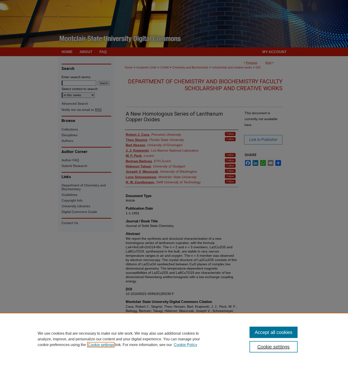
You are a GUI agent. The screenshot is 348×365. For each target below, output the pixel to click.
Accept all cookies (273, 332)
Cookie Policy (185, 345)
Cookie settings (101, 345)
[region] (174, 339)
